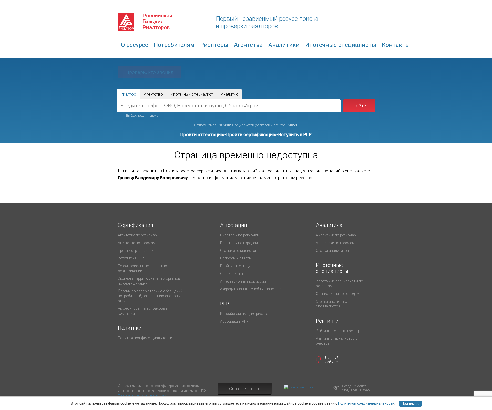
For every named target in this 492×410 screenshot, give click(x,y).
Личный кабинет (332, 360)
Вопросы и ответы (236, 258)
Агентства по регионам (137, 235)
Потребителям (174, 45)
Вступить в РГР (131, 258)
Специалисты (231, 274)
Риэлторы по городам (239, 243)
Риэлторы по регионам (240, 235)
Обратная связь (244, 388)
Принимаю (410, 404)
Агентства (248, 45)
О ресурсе (134, 45)
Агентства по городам (137, 243)
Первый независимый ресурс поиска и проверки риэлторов (267, 22)
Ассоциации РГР (234, 321)
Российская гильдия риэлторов (247, 314)
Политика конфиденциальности (145, 338)
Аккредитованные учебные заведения (251, 289)
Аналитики (284, 45)
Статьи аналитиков (332, 250)
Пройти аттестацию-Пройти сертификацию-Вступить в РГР (246, 134)
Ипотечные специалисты (340, 45)
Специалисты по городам (337, 294)
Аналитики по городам (335, 243)
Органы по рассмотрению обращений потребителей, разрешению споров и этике (150, 296)
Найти (359, 106)
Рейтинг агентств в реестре (339, 331)
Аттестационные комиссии (243, 281)
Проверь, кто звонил (149, 72)
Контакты (396, 45)
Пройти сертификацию (137, 250)
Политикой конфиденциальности (366, 403)
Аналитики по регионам (336, 235)
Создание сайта (354, 386)
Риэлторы (214, 45)
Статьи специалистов (238, 250)
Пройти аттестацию (237, 266)
